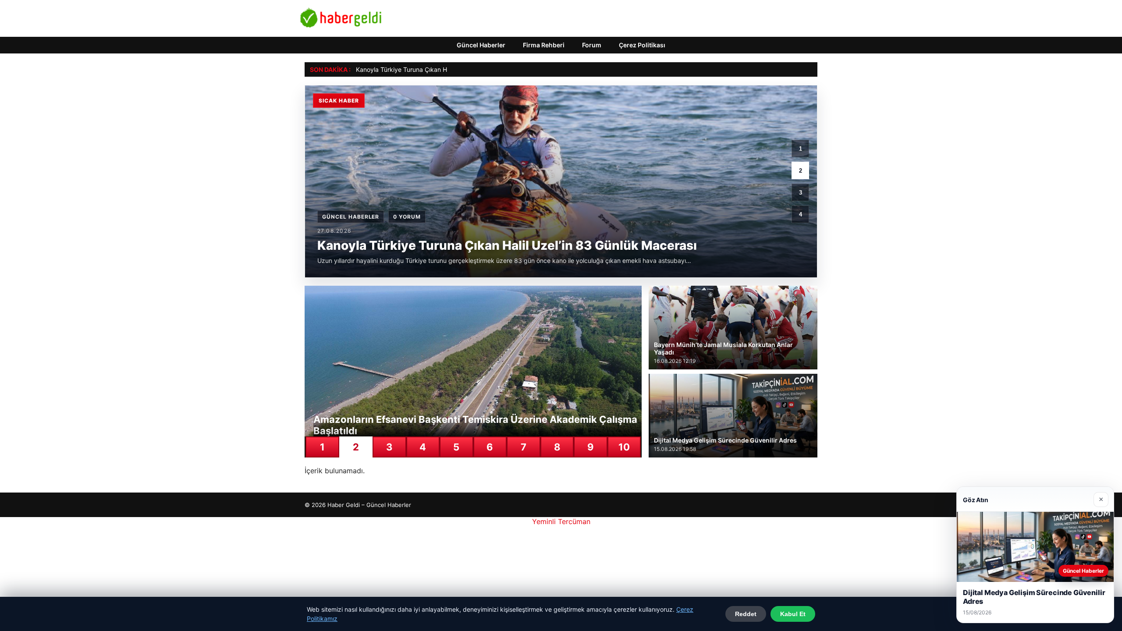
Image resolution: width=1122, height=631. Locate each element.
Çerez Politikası (642, 45)
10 (624, 447)
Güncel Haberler (481, 45)
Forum (591, 45)
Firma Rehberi (544, 45)
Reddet (745, 613)
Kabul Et (793, 613)
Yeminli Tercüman (561, 521)
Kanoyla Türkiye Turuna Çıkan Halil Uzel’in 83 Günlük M (434, 69)
